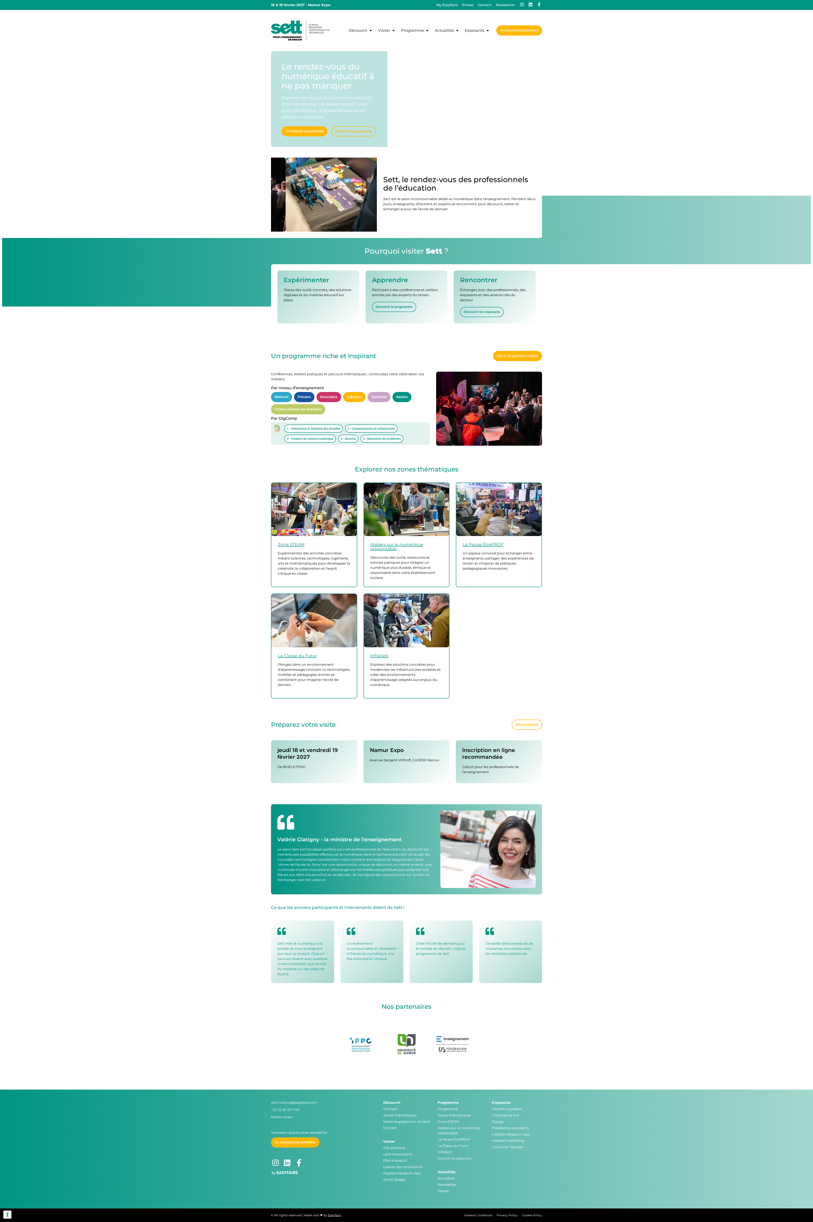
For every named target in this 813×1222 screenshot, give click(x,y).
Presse (468, 5)
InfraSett (379, 655)
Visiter (384, 30)
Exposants (474, 30)
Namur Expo (281, 1117)
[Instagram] (522, 5)
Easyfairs (334, 1215)
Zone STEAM (291, 544)
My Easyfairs (447, 5)
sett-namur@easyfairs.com (294, 1103)
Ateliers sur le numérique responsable (396, 546)
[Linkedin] (531, 5)
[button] (519, 30)
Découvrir (358, 30)
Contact (485, 5)
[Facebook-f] (539, 5)
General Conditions (478, 1215)
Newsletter (505, 5)
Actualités (444, 30)
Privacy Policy (507, 1215)
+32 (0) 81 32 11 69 (285, 1110)
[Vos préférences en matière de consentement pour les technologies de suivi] (7, 1215)
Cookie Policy (532, 1215)
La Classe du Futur (297, 655)
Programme (412, 30)
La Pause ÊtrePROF (483, 544)
